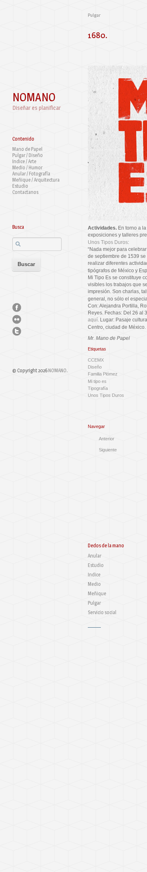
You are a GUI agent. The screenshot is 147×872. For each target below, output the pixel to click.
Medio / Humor (27, 167)
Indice (94, 574)
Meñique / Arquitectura (36, 180)
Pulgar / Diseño (27, 155)
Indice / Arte (24, 161)
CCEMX (96, 359)
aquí (93, 319)
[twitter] (16, 331)
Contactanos (25, 192)
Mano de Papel (27, 149)
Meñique (97, 593)
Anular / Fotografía (31, 174)
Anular (94, 556)
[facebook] (16, 307)
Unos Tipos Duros (108, 242)
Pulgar (94, 15)
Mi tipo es (97, 381)
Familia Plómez (103, 373)
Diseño (95, 366)
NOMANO (34, 97)
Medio (94, 584)
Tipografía (98, 388)
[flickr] (16, 319)
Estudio (20, 186)
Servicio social (102, 612)
